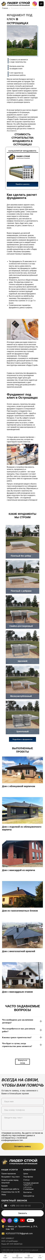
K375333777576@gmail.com (19, 1233)
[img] (3, 4)
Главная (5, 8)
